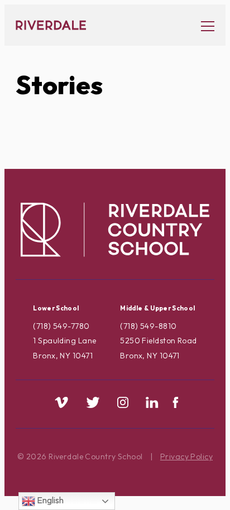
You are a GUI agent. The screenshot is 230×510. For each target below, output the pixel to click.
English (49, 500)
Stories (59, 85)
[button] (202, 25)
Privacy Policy (186, 456)
